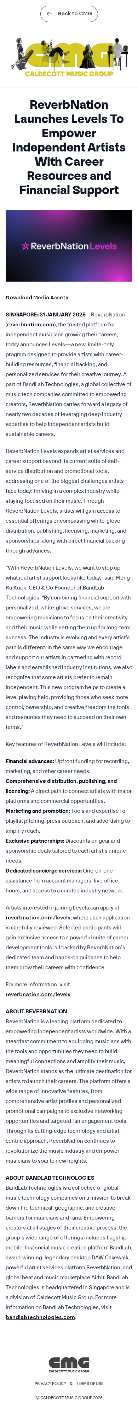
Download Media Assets (37, 297)
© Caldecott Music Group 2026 (69, 1398)
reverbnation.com (30, 324)
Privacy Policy (50, 1384)
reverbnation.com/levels (38, 917)
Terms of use (89, 1384)
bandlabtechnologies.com (40, 1317)
